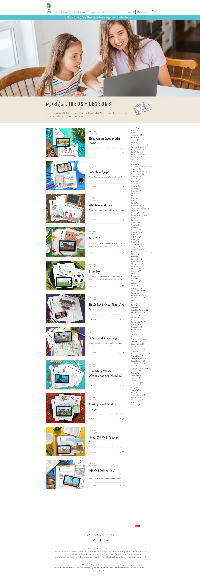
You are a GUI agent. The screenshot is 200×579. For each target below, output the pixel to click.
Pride (134, 305)
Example (135, 198)
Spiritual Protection (139, 359)
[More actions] (123, 132)
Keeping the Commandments (142, 252)
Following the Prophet (139, 215)
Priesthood (136, 308)
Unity (134, 388)
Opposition (136, 283)
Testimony (136, 378)
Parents (135, 293)
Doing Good (136, 191)
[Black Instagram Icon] (94, 540)
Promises (135, 315)
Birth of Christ (137, 157)
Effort (134, 196)
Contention (136, 179)
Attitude (135, 140)
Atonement (136, 137)
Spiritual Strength (138, 361)
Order (134, 286)
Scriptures (136, 342)
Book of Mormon (138, 159)
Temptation (136, 376)
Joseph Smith (137, 247)
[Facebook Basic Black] (100, 540)
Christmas (136, 169)
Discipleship (136, 188)
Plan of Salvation (138, 298)
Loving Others (137, 261)
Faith (134, 201)
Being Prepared (137, 150)
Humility (135, 242)
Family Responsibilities (140, 208)
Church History (137, 174)
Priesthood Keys (138, 312)
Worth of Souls (137, 400)
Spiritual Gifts (137, 356)
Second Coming (137, 344)
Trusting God (137, 383)
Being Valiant (136, 152)
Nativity (135, 276)
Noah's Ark (136, 278)
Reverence (136, 329)
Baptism (135, 142)
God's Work (136, 225)
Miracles (135, 266)
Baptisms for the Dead (139, 145)
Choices (135, 164)
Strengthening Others (139, 366)
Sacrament (136, 334)
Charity (135, 162)
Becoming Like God (138, 147)
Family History (137, 205)
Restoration (136, 325)
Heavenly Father (137, 232)
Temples (135, 373)
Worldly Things (137, 397)
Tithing (134, 380)
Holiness (135, 235)
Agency (135, 130)
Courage (135, 181)
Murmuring (136, 271)
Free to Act (136, 220)
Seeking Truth (137, 346)
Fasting (134, 210)
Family (134, 203)
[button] (153, 11)
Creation (135, 186)
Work (134, 393)
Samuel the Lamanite (139, 339)
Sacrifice (135, 337)
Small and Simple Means (140, 354)
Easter (134, 193)
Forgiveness (136, 218)
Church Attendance (139, 171)
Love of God (136, 259)
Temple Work (136, 371)
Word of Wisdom (138, 390)
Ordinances (136, 288)
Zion (133, 402)
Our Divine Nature (138, 291)
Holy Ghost (136, 237)
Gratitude (135, 227)
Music (134, 273)
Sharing (134, 351)
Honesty (135, 239)
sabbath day (136, 405)
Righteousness (137, 332)
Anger (134, 133)
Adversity (135, 128)
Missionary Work (138, 269)
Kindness (135, 254)
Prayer (134, 303)
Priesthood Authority (139, 310)
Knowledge (136, 256)
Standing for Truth (138, 363)
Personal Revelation (139, 295)
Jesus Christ (136, 244)
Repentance (136, 320)
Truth (134, 385)
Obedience (136, 281)
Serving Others (138, 349)
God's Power (136, 222)
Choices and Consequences (141, 167)
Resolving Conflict (138, 322)
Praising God (136, 300)
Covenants (136, 184)
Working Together (138, 395)
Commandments (138, 176)
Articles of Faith (137, 135)
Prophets (135, 317)
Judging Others (137, 249)
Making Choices (137, 264)
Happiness (136, 230)
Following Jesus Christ (140, 213)
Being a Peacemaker (139, 154)
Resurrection (136, 327)
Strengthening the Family (141, 368)
